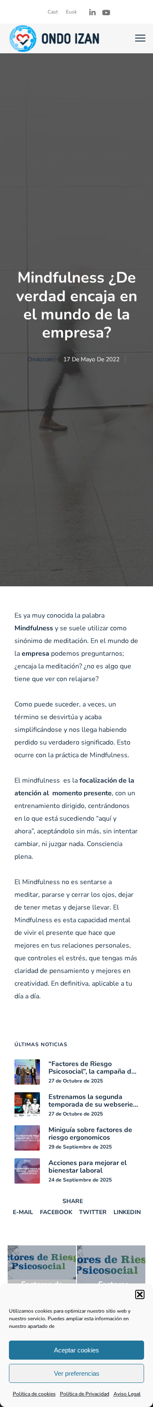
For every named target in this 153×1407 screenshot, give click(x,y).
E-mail (23, 1212)
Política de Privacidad (84, 1394)
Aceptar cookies (76, 1350)
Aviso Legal (127, 1394)
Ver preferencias (76, 1373)
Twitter (93, 1212)
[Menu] (136, 38)
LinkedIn (127, 1212)
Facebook (56, 1212)
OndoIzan (40, 359)
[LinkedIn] (92, 12)
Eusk (71, 11)
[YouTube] (106, 12)
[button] (140, 1294)
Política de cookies (34, 1394)
